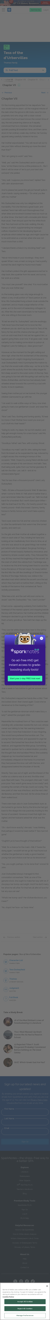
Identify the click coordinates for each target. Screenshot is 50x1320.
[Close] (47, 1286)
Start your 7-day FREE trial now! (25, 678)
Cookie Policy (8, 1297)
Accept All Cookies (25, 1301)
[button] (42, 638)
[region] (25, 1301)
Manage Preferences (25, 1315)
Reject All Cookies (25, 1308)
